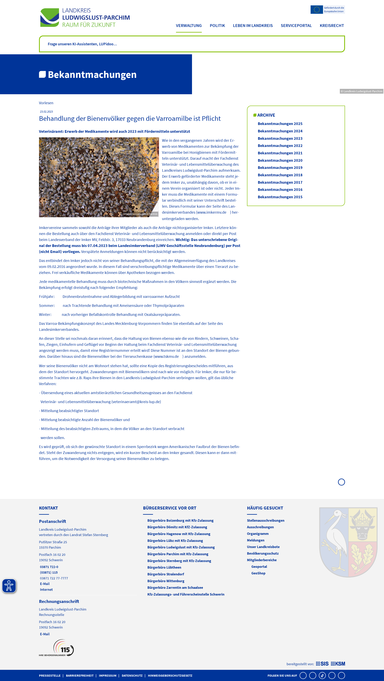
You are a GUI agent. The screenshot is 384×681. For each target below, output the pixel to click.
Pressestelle (50, 675)
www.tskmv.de (167, 356)
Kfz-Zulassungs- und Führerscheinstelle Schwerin (185, 594)
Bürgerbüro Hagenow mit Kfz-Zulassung (178, 533)
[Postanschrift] (88, 555)
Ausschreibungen (260, 527)
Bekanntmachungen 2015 (280, 196)
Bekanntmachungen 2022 (280, 145)
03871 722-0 (48, 566)
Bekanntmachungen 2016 (280, 189)
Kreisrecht (332, 25)
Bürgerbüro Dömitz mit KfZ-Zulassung (177, 527)
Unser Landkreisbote (263, 546)
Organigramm (258, 533)
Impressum (107, 675)
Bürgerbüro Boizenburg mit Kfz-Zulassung (180, 520)
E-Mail (44, 583)
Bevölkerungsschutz (263, 553)
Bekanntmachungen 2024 (280, 130)
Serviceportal (296, 25)
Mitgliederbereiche (262, 560)
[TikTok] (322, 675)
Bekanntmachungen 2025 (280, 123)
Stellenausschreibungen (265, 520)
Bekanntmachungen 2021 (280, 152)
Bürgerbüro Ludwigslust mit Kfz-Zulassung (181, 547)
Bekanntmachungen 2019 (280, 167)
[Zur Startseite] (85, 17)
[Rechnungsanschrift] (88, 617)
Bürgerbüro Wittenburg (165, 581)
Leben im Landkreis (253, 25)
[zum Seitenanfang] (341, 482)
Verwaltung (189, 25)
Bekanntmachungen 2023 (280, 138)
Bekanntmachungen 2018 (280, 174)
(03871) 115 (48, 572)
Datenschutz (132, 675)
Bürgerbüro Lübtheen (164, 567)
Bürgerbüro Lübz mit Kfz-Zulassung (175, 540)
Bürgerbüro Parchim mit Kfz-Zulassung (177, 554)
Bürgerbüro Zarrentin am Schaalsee (175, 587)
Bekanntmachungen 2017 (280, 182)
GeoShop (258, 573)
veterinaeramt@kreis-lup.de (136, 401)
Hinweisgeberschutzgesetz (170, 675)
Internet (46, 589)
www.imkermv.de (211, 212)
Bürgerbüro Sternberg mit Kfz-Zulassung (179, 560)
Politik (217, 25)
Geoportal (259, 566)
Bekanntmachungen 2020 (280, 160)
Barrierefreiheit (80, 675)
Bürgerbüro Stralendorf (165, 574)
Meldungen (255, 540)
